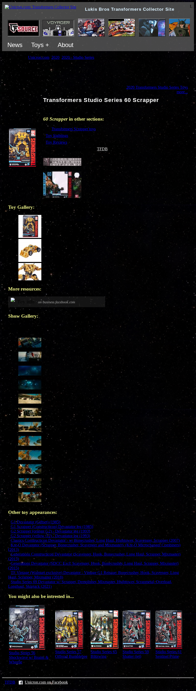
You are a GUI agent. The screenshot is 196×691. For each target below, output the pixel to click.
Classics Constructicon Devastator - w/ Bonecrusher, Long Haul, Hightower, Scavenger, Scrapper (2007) (95, 540)
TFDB (102, 149)
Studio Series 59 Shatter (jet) (135, 654)
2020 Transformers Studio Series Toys (157, 87)
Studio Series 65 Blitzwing (104, 654)
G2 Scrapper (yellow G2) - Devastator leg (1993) (50, 536)
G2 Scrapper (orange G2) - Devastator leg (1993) (50, 531)
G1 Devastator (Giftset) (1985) (35, 522)
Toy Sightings (57, 135)
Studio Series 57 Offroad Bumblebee (71, 654)
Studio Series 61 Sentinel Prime (168, 654)
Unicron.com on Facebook (46, 682)
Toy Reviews (56, 142)
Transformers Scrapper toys (74, 129)
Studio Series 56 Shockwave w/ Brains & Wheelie (28, 657)
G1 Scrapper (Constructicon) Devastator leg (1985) (52, 526)
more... (182, 92)
